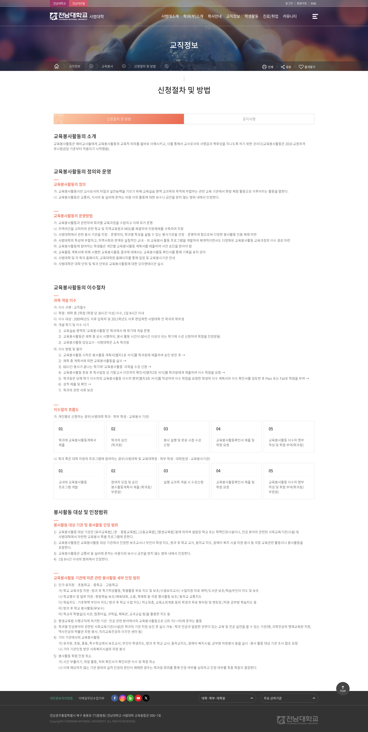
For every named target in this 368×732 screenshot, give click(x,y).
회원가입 (302, 3)
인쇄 (270, 67)
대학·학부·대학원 (213, 698)
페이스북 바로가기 (114, 698)
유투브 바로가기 (138, 698)
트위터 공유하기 (254, 78)
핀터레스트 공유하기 (265, 78)
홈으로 (56, 66)
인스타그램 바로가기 (122, 698)
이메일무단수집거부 (91, 698)
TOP (343, 691)
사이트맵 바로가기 (308, 16)
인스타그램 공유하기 (277, 78)
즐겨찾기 (310, 67)
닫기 (291, 76)
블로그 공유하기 (271, 78)
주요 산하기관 (273, 698)
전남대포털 (78, 3)
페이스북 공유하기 (248, 78)
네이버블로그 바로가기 (130, 698)
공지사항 (249, 119)
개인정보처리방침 (61, 698)
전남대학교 (59, 3)
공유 (288, 67)
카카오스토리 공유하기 (260, 78)
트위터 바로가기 (146, 698)
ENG (313, 3)
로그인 (289, 3)
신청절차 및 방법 (145, 66)
